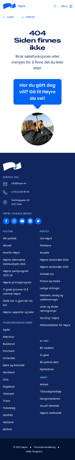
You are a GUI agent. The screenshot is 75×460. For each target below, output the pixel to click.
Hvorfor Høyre (11, 252)
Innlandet (9, 358)
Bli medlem (47, 348)
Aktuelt (7, 245)
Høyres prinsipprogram (17, 282)
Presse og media (50, 281)
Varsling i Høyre (49, 318)
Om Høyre (46, 238)
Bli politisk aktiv (49, 362)
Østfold (7, 429)
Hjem (10, 17)
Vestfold (8, 415)
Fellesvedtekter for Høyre (55, 325)
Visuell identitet (49, 405)
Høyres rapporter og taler (18, 312)
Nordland (9, 372)
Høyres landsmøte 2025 (54, 267)
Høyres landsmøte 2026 (54, 259)
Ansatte (44, 252)
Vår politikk (9, 238)
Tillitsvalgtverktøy (50, 391)
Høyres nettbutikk (50, 413)
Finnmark (8, 351)
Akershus (8, 336)
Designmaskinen (50, 398)
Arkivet (44, 384)
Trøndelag (9, 408)
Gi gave (44, 355)
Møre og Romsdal (13, 365)
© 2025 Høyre (20, 447)
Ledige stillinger (50, 288)
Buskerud (9, 344)
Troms (6, 400)
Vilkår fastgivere (34, 451)
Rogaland (9, 386)
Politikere (45, 245)
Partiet (30, 17)
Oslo (5, 379)
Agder (6, 329)
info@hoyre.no (18, 183)
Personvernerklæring (44, 447)
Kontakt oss (47, 274)
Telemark (8, 393)
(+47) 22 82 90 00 (20, 191)
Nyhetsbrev (47, 369)
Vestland (8, 422)
